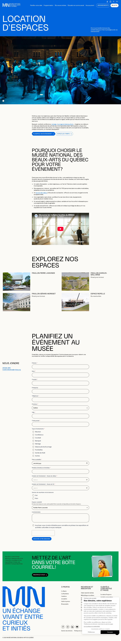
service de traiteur (41, 193)
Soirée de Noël (40, 453)
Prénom (34, 363)
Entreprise (35, 387)
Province (35, 404)
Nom (34, 371)
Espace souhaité (37, 502)
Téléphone (35, 396)
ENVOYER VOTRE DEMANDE (41, 539)
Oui (36, 495)
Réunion (38, 432)
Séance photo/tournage (43, 447)
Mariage (38, 444)
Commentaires (36, 512)
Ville (33, 412)
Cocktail (38, 438)
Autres (37, 456)
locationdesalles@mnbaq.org (11, 370)
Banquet (38, 441)
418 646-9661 (6, 368)
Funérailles (39, 450)
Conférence (39, 435)
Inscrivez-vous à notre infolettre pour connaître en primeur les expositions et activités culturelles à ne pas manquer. (61, 526)
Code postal (36, 420)
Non (36, 498)
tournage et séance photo (65, 124)
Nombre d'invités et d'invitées (41, 467)
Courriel (34, 379)
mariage (53, 124)
